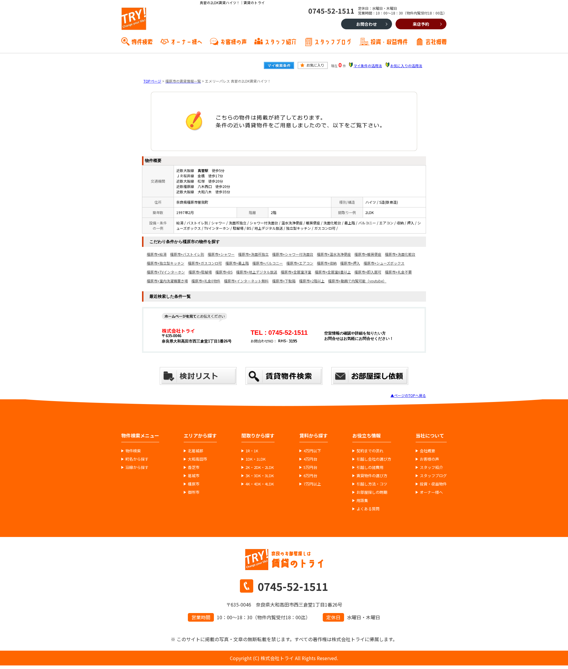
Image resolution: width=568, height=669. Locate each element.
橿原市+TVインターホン (166, 271)
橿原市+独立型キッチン (165, 263)
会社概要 (436, 41)
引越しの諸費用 (369, 467)
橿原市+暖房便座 (367, 254)
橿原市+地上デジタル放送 (256, 271)
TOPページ (152, 80)
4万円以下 (312, 450)
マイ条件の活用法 (368, 65)
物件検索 (142, 41)
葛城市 (193, 475)
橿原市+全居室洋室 (296, 271)
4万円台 (310, 459)
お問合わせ (366, 24)
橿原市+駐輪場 (200, 271)
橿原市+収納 (327, 263)
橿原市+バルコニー (267, 263)
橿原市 (193, 484)
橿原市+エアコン (299, 263)
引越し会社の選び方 (373, 459)
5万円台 (310, 467)
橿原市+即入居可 (367, 271)
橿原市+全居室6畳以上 (333, 271)
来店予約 (421, 24)
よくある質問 (368, 509)
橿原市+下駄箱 (284, 280)
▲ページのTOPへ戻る (408, 395)
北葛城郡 (195, 450)
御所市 (193, 492)
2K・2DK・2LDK (260, 467)
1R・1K (252, 450)
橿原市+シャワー (221, 254)
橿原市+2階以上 (312, 280)
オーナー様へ (186, 41)
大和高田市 (197, 459)
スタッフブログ (332, 41)
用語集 (362, 500)
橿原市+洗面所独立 (253, 254)
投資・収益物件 (389, 41)
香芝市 (193, 467)
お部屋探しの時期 (371, 492)
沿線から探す (137, 467)
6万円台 (310, 475)
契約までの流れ (369, 450)
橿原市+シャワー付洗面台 (292, 254)
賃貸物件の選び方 (371, 475)
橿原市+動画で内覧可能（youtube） (357, 280)
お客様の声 (233, 41)
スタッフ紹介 (280, 41)
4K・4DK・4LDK (260, 484)
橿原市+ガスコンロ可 (205, 263)
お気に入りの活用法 (406, 65)
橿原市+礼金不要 (398, 271)
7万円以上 (312, 484)
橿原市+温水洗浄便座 (334, 254)
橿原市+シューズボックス (384, 263)
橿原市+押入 (350, 263)
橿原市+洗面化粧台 (400, 254)
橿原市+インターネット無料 (246, 280)
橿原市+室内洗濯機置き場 (167, 280)
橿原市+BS (224, 271)
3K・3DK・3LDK (260, 475)
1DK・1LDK (256, 459)
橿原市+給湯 (157, 254)
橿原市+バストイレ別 (187, 254)
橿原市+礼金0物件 (205, 280)
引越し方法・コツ (371, 484)
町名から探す (137, 459)
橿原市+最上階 (237, 263)
